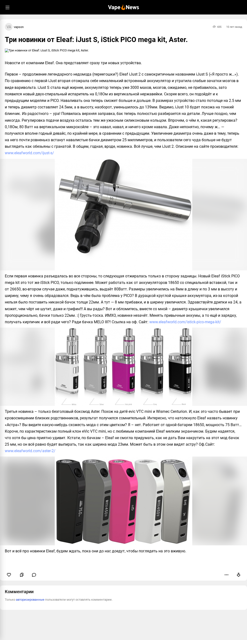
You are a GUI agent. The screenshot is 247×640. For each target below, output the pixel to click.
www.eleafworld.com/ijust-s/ (29, 153)
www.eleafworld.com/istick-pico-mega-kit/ (185, 322)
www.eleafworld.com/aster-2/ (30, 451)
